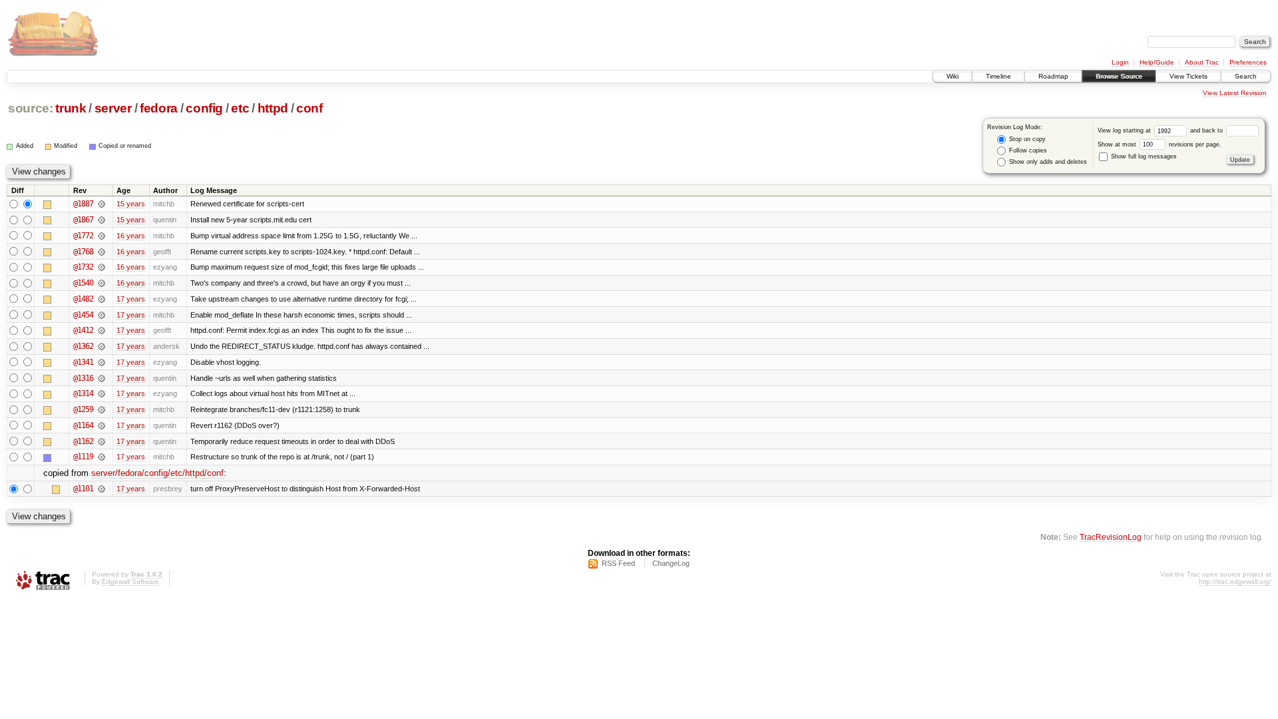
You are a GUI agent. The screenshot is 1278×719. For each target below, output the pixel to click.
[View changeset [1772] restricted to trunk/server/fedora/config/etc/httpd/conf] (101, 235)
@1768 (83, 251)
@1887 (83, 203)
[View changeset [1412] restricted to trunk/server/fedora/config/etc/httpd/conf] (101, 330)
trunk (70, 108)
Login (1120, 62)
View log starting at (1125, 130)
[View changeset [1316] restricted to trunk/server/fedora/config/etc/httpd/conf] (101, 378)
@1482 (83, 299)
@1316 (83, 378)
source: (30, 108)
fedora (159, 108)
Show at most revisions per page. (1159, 144)
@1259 (83, 409)
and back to (1207, 130)
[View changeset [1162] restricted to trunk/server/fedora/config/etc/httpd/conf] (101, 441)
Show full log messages (1143, 156)
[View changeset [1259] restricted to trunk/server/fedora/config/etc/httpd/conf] (101, 409)
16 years (130, 236)
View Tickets (1188, 76)
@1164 (83, 425)
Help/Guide (1157, 62)
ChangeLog (671, 563)
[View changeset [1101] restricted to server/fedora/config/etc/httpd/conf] (101, 488)
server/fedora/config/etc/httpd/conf (157, 473)
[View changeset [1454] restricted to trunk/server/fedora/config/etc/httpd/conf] (101, 315)
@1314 (83, 393)
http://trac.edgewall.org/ (1235, 581)
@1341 (83, 362)
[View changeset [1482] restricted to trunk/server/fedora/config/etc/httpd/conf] (101, 299)
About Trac (1202, 62)
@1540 (83, 283)
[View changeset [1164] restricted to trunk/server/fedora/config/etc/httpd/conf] (101, 425)
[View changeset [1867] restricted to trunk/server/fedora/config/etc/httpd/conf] (101, 219)
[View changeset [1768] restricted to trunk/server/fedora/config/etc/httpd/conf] (101, 251)
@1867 (83, 219)
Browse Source (1119, 76)
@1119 (83, 456)
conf (309, 108)
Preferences (1248, 62)
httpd (273, 108)
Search (1246, 76)
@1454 (83, 315)
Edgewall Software (130, 581)
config (204, 108)
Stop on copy (1026, 139)
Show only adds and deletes (1047, 161)
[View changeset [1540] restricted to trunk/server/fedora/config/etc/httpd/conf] (101, 283)
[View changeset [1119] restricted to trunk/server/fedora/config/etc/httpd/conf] (101, 456)
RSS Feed (618, 563)
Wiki (952, 76)
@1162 (83, 441)
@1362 (83, 346)
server (113, 108)
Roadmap (1053, 76)
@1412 (83, 330)
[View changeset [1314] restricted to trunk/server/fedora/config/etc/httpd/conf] (101, 393)
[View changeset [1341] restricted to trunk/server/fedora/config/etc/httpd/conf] (101, 362)
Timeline (998, 76)
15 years (130, 204)
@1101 (83, 488)
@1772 (83, 235)
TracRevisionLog (1111, 537)
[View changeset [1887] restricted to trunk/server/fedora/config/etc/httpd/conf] (101, 203)
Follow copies (1027, 150)
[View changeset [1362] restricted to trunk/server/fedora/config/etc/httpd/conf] (101, 346)
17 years (130, 299)
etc (240, 108)
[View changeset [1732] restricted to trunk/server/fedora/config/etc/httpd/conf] (101, 267)
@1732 (83, 267)
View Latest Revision (1235, 93)
